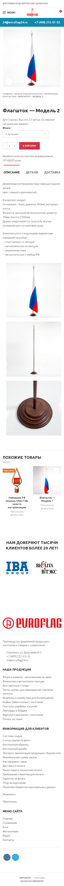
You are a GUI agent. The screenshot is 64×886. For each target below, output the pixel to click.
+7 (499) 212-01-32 (47, 22)
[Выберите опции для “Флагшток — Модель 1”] (56, 471)
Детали (32, 172)
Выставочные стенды (16, 685)
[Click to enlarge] (8, 81)
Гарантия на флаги (14, 778)
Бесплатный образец (15, 744)
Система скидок (12, 736)
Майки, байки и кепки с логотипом (23, 702)
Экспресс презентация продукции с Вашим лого (32, 753)
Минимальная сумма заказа (20, 757)
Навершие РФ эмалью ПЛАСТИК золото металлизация (17, 502)
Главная (8, 94)
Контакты (8, 839)
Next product (11, 101)
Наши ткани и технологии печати (22, 770)
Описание (12, 172)
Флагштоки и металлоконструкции (23, 681)
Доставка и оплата (14, 765)
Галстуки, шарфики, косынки (20, 706)
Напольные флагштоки (17, 513)
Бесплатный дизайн (15, 748)
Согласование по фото (16, 740)
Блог (5, 827)
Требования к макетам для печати (23, 774)
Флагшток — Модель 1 (47, 499)
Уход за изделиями (14, 782)
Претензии (10, 801)
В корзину (29, 145)
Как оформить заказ (15, 761)
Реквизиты (9, 794)
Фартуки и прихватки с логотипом (23, 714)
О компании (10, 822)
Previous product (4, 101)
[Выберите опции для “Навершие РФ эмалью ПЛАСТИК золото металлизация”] (26, 471)
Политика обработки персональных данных (29, 787)
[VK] (55, 3)
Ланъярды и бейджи (15, 710)
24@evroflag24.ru (15, 22)
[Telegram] (59, 3)
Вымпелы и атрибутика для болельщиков (28, 697)
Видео (6, 835)
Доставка (52, 172)
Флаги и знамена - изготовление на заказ (27, 677)
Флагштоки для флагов (28, 94)
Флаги (7, 128)
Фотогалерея (10, 831)
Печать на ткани (12, 719)
